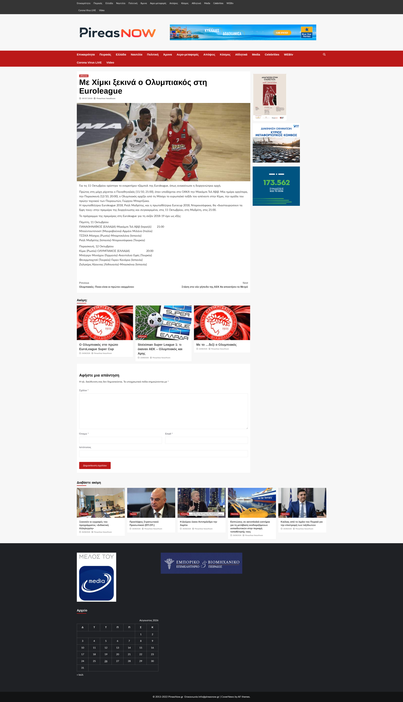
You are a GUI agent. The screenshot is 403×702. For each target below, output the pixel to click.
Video (102, 10)
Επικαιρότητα (83, 3)
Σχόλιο (84, 390)
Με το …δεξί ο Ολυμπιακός (216, 344)
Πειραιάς (98, 3)
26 (106, 661)
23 (152, 654)
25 (94, 661)
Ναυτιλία (120, 3)
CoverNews (227, 697)
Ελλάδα (109, 3)
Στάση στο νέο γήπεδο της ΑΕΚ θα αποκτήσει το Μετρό (215, 285)
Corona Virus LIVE (87, 10)
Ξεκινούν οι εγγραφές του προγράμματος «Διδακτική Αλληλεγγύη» (94, 525)
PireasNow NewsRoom (105, 98)
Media (207, 3)
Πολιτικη (184, 514)
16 (152, 648)
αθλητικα (84, 76)
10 (82, 648)
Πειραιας (83, 514)
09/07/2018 (87, 98)
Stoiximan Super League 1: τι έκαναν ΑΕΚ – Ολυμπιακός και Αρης (160, 349)
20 (117, 654)
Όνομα (84, 434)
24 (82, 661)
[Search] (324, 55)
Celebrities (218, 3)
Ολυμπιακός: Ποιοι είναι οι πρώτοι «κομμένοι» (106, 285)
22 (140, 654)
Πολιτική (132, 3)
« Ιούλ (80, 675)
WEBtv (230, 3)
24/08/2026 (86, 353)
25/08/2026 (287, 529)
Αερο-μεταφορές (158, 3)
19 (106, 654)
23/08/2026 (144, 358)
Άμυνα (144, 3)
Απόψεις (174, 3)
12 (106, 648)
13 (117, 648)
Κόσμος (185, 3)
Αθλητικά (196, 3)
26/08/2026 (86, 532)
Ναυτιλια (234, 514)
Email (169, 434)
